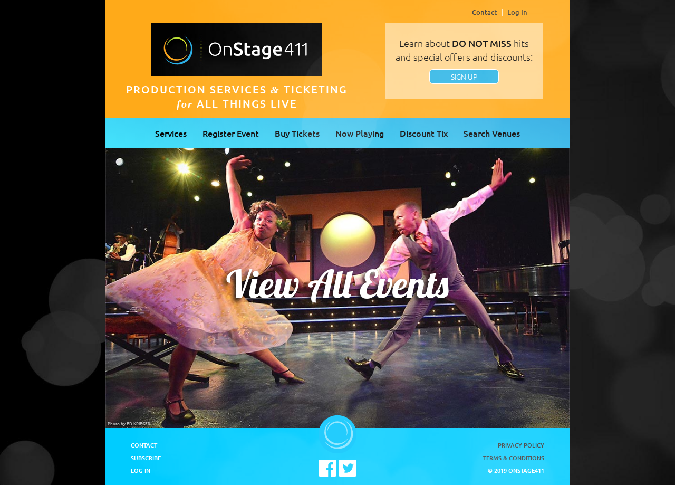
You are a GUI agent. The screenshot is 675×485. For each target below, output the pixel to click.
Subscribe (146, 457)
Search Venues (492, 133)
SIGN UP (464, 76)
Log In (517, 12)
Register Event (230, 133)
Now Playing (359, 133)
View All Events (337, 284)
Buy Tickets (297, 133)
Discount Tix (424, 133)
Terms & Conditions (513, 457)
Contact (484, 12)
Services (171, 133)
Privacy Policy (521, 445)
